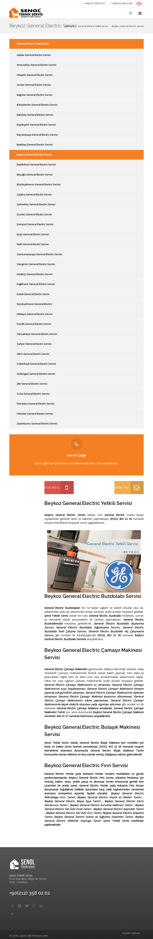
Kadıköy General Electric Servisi (34, 274)
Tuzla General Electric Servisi (33, 393)
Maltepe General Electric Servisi (35, 314)
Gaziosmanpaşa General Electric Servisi (39, 254)
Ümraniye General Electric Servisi (35, 403)
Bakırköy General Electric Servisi (35, 114)
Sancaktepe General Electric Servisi (37, 334)
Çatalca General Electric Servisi (34, 194)
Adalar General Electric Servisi (34, 55)
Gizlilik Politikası (131, 933)
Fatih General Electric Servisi (33, 244)
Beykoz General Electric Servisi (34, 154)
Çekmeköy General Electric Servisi (36, 204)
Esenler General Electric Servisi (34, 214)
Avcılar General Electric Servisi (34, 84)
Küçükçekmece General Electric (34, 304)
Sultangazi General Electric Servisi (36, 373)
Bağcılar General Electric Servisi (34, 94)
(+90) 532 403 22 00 (121, 3)
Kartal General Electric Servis (33, 294)
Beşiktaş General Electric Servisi (35, 144)
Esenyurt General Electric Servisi (35, 224)
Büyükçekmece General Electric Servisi (38, 184)
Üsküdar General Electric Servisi (35, 413)
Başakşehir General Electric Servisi (36, 124)
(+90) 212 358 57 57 (94, 3)
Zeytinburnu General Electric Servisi (37, 423)
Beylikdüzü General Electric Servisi (36, 164)
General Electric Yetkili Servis (33, 43)
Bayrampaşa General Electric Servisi (37, 134)
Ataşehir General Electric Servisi (35, 75)
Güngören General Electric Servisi (36, 264)
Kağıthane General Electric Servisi (36, 284)
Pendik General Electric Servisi (34, 324)
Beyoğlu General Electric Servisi (34, 174)
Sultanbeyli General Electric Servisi (36, 363)
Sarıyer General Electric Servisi (34, 343)
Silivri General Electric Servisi (33, 354)
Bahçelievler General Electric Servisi (37, 104)
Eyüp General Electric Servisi (33, 234)
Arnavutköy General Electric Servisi (36, 64)
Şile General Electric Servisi (32, 383)
